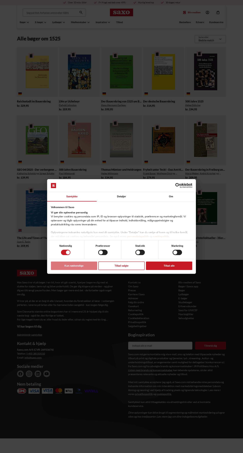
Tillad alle (169, 265)
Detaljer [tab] (121, 196)
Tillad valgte (121, 265)
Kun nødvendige (73, 265)
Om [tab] (171, 196)
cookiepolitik (161, 236)
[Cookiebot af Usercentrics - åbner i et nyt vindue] (177, 185)
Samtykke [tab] (72, 196)
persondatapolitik (138, 236)
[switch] (103, 252)
